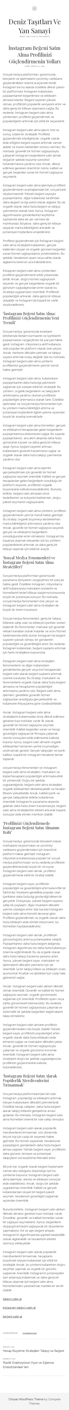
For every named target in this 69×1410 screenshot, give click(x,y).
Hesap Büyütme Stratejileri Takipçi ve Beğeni (33, 1351)
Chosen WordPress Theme (25, 1399)
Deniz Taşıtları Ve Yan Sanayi (34, 26)
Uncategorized (29, 1333)
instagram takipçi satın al (19, 1307)
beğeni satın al (12, 1316)
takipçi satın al (12, 1299)
